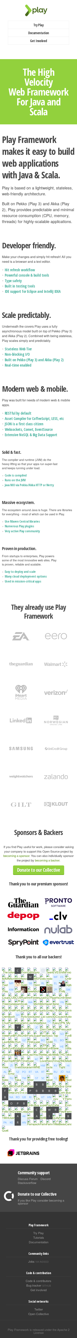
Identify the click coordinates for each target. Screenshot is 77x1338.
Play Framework (38, 10)
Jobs (38, 1261)
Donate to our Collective (38, 869)
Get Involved (38, 40)
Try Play (38, 25)
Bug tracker (38, 1285)
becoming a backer (47, 860)
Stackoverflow (27, 1183)
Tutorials (38, 1237)
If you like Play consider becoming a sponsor (41, 1201)
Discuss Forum (28, 1179)
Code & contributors (38, 1281)
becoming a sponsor (16, 856)
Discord (45, 1179)
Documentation (38, 32)
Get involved (38, 1290)
